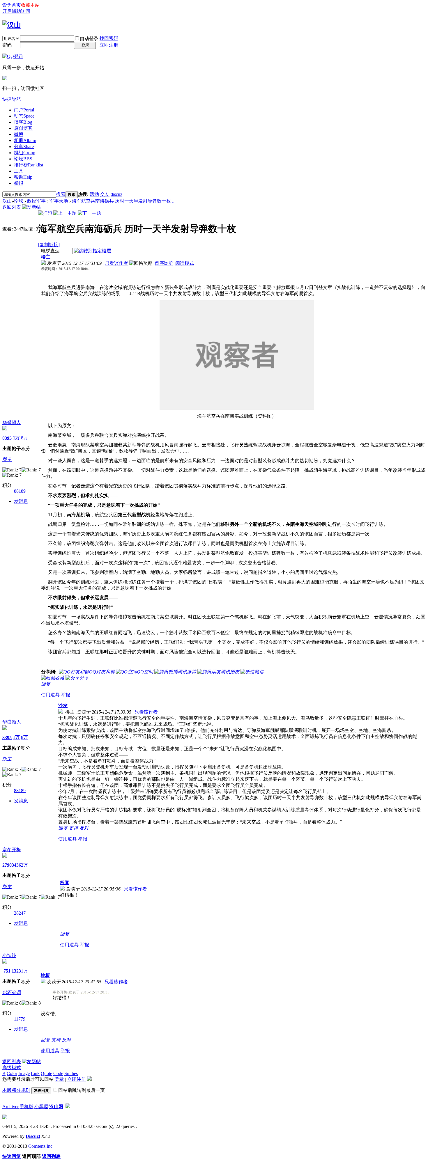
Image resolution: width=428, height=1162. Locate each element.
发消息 (21, 501)
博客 (23, 122)
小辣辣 (9, 955)
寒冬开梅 (11, 849)
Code (58, 1073)
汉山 (7, 200)
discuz (116, 194)
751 (6, 970)
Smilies (71, 1073)
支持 (74, 828)
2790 (7, 865)
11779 (19, 1018)
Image (24, 1073)
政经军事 (36, 200)
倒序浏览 (164, 263)
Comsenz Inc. (41, 1146)
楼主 (45, 256)
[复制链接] (49, 244)
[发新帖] (31, 207)
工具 (18, 170)
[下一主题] (89, 213)
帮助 (23, 177)
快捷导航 (11, 99)
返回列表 (11, 207)
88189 (20, 491)
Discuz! (33, 1136)
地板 (45, 975)
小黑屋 (41, 1106)
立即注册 (109, 44)
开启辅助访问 (16, 11)
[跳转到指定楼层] (92, 250)
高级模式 (11, 1067)
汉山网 (56, 1106)
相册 (25, 140)
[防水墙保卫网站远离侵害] (68, 1106)
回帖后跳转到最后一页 (81, 1090)
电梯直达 (50, 250)
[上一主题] (65, 213)
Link (35, 1073)
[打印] (45, 213)
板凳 (64, 882)
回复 (45, 684)
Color (12, 1073)
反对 (84, 828)
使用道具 (50, 694)
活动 (94, 194)
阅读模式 (184, 263)
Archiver (10, 1106)
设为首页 (11, 5)
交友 (104, 194)
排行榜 (28, 164)
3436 (16, 865)
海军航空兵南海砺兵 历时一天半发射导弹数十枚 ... (124, 200)
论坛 (23, 158)
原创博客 (23, 128)
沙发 (63, 705)
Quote (46, 1073)
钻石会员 (11, 992)
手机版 (26, 1106)
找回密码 (109, 38)
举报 (18, 183)
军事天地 (58, 200)
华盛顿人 (11, 422)
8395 (7, 438)
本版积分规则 (16, 1090)
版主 (7, 459)
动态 (24, 115)
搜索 (61, 194)
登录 (59, 1079)
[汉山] (11, 25)
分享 (24, 146)
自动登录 (89, 38)
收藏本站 (30, 5)
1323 (16, 970)
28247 (20, 913)
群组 (24, 152)
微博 (18, 134)
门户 (24, 109)
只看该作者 (116, 263)
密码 (7, 44)
